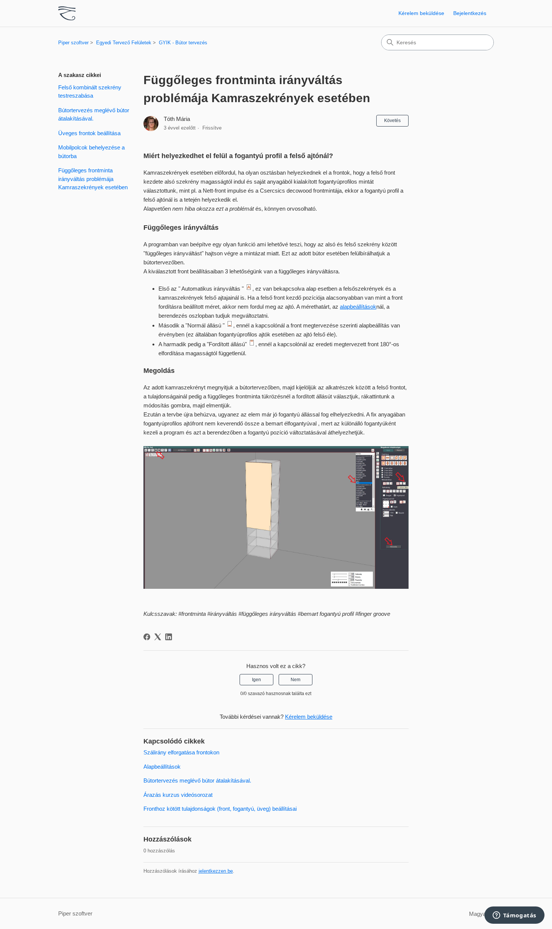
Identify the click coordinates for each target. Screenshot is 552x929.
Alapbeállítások (162, 766)
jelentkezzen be (216, 871)
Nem (295, 679)
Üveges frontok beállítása (89, 133)
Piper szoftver (73, 42)
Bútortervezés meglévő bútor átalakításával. (93, 114)
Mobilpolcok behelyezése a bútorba (91, 151)
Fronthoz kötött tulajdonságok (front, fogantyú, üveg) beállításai (220, 808)
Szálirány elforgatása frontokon (181, 752)
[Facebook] (146, 636)
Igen (256, 679)
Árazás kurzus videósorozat (178, 795)
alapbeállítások (358, 306)
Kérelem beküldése (421, 13)
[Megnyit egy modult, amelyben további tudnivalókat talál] (514, 915)
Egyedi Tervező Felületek (123, 42)
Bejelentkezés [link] (469, 13)
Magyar (479, 914)
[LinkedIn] (168, 636)
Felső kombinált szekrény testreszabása (89, 91)
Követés (392, 120)
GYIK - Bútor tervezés (183, 42)
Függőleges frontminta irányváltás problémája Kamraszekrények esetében (93, 178)
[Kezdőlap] (66, 13)
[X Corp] (157, 636)
